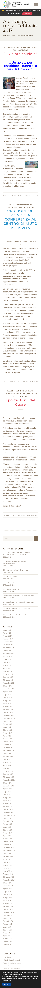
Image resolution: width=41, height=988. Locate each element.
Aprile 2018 (7, 900)
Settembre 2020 (8, 821)
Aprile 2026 (7, 633)
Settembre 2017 (8, 921)
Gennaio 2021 (8, 809)
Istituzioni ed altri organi (20, 204)
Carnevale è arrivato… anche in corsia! (16, 608)
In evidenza (7, 957)
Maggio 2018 (7, 897)
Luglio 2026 (7, 630)
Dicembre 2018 (8, 877)
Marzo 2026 (7, 636)
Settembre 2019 (8, 856)
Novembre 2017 (9, 915)
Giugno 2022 (7, 759)
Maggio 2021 (7, 798)
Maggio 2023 (7, 733)
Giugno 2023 (7, 730)
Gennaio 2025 (8, 677)
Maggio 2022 (7, 762)
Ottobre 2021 (7, 783)
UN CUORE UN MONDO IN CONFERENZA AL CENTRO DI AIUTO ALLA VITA (20, 219)
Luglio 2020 (7, 827)
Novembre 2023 (9, 718)
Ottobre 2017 (7, 918)
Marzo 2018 (7, 903)
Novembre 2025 (9, 648)
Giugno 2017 (7, 930)
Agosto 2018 (7, 889)
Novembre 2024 (9, 683)
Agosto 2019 (7, 859)
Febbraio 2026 (8, 639)
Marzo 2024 (7, 706)
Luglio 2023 (7, 727)
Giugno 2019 (7, 862)
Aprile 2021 (7, 800)
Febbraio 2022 (8, 771)
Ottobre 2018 (7, 883)
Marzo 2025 (7, 671)
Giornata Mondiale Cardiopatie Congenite (17, 615)
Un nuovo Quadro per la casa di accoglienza (18, 602)
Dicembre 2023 (8, 715)
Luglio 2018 (7, 892)
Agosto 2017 (7, 924)
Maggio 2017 (7, 933)
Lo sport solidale (8, 583)
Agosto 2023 (7, 724)
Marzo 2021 (7, 803)
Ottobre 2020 (7, 818)
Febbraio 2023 (8, 742)
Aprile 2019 (7, 868)
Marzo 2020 (7, 839)
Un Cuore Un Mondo (29, 195)
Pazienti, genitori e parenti (20, 391)
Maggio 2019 (7, 865)
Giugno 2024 (7, 698)
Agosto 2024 (7, 692)
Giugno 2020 (7, 830)
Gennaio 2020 (8, 845)
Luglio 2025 (7, 659)
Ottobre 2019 (7, 853)
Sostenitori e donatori (15, 47)
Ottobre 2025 (7, 651)
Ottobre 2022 (7, 753)
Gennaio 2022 (8, 774)
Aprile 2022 (7, 765)
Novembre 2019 (9, 850)
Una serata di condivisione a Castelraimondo (18, 595)
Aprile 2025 (7, 668)
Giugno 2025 (7, 662)
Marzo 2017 (7, 939)
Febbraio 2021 (8, 806)
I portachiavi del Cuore (20, 402)
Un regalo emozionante (11, 589)
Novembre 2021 (9, 780)
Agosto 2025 (7, 656)
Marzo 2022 (7, 768)
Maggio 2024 (7, 701)
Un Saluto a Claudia (10, 576)
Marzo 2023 (7, 739)
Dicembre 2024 (8, 680)
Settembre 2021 (8, 786)
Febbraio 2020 (8, 842)
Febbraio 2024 (8, 709)
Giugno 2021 (7, 795)
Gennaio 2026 (8, 642)
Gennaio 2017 (8, 945)
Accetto (6, 984)
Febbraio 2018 (8, 906)
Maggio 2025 (7, 665)
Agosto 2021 (7, 789)
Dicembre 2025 (8, 645)
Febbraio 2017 (8, 942)
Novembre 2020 (9, 815)
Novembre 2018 (9, 880)
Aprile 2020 (7, 836)
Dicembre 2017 (8, 912)
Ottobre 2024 (7, 686)
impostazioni (6, 980)
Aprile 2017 (7, 936)
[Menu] (33, 4)
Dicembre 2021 (8, 777)
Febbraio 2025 (8, 674)
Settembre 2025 (8, 653)
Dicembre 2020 (8, 812)
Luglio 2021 (7, 792)
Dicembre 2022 (8, 748)
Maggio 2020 (7, 833)
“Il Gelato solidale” (20, 54)
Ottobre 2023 (7, 721)
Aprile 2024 (7, 703)
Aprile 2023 (7, 736)
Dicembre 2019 (8, 848)
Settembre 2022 (8, 756)
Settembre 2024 (8, 689)
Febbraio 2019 (8, 874)
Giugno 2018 (7, 895)
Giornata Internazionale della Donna (15, 570)
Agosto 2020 (7, 824)
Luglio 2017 (7, 927)
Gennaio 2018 (8, 909)
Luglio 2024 (7, 695)
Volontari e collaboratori (20, 207)
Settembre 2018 (8, 886)
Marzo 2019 (7, 871)
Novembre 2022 (9, 751)
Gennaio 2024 (8, 712)
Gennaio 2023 (8, 745)
